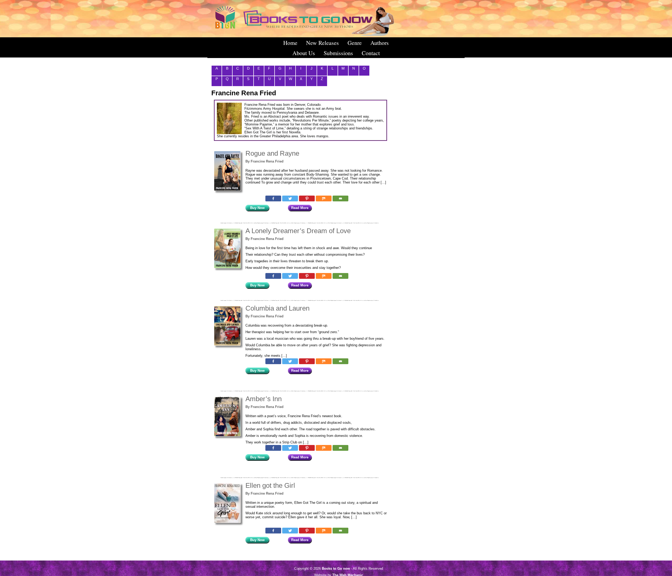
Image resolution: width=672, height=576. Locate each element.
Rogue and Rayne (272, 153)
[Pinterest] (307, 198)
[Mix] (324, 198)
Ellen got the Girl (270, 485)
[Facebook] (273, 198)
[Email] (340, 198)
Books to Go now (336, 568)
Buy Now (257, 208)
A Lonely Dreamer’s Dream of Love (298, 231)
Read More (299, 208)
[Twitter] (290, 198)
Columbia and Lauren (277, 308)
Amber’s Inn (263, 399)
